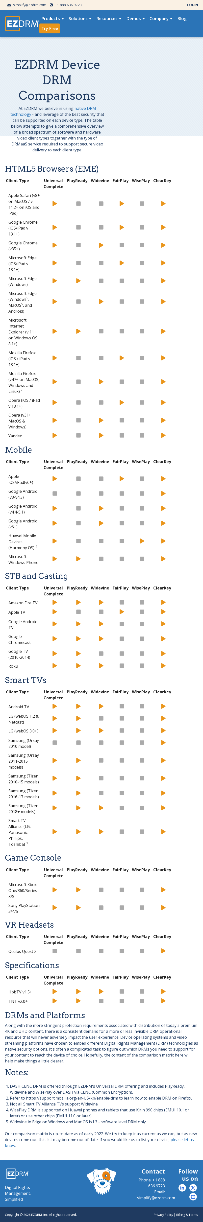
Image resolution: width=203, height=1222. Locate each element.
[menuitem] (52, 19)
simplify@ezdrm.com (29, 4)
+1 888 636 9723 (68, 4)
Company (159, 18)
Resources (107, 18)
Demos (133, 18)
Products (50, 18)
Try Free (49, 28)
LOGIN (192, 4)
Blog (182, 18)
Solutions (78, 18)
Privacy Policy (163, 1214)
